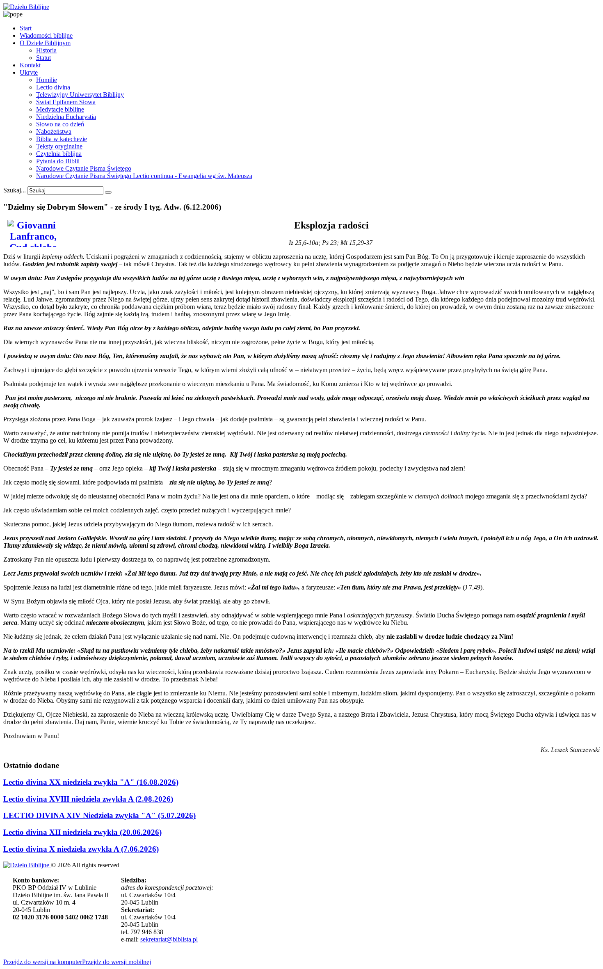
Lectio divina (53, 87)
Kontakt (30, 65)
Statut (43, 57)
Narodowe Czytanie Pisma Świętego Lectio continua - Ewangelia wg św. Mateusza (144, 175)
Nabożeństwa (53, 131)
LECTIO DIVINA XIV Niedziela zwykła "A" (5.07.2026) (99, 815)
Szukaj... (14, 190)
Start (26, 28)
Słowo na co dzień (60, 124)
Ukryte (29, 72)
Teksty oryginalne (59, 146)
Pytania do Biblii (58, 161)
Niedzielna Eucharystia (66, 116)
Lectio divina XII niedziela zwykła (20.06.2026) (82, 832)
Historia (46, 50)
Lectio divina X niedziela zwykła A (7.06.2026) (81, 849)
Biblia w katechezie (61, 138)
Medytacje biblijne (60, 109)
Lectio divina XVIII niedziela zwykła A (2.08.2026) (88, 799)
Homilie (46, 79)
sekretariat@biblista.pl (169, 939)
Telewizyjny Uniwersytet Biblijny (80, 94)
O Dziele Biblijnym (45, 42)
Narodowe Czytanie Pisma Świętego (83, 168)
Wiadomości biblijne (46, 35)
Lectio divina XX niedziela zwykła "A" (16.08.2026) (90, 782)
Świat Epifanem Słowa (66, 101)
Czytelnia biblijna (59, 153)
